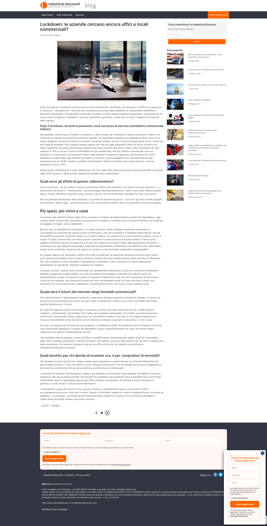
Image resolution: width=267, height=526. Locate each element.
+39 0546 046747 (79, 489)
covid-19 (44, 406)
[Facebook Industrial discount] (215, 476)
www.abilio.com (104, 489)
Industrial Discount (53, 475)
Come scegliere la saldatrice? (199, 100)
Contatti (69, 475)
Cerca (197, 41)
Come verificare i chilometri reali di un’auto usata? (207, 160)
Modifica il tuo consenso (55, 509)
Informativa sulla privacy (122, 465)
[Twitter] (102, 413)
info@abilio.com (54, 489)
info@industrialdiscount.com (84, 503)
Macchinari (47, 14)
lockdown (56, 406)
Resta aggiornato (218, 14)
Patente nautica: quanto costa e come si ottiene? (207, 85)
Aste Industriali (64, 14)
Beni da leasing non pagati (198, 176)
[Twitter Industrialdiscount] (220, 476)
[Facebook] (96, 413)
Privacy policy (83, 475)
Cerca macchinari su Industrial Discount (192, 24)
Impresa (79, 14)
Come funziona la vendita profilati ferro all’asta (206, 70)
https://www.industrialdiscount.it (56, 503)
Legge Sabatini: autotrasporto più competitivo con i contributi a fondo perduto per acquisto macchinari (207, 147)
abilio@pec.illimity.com (126, 489)
